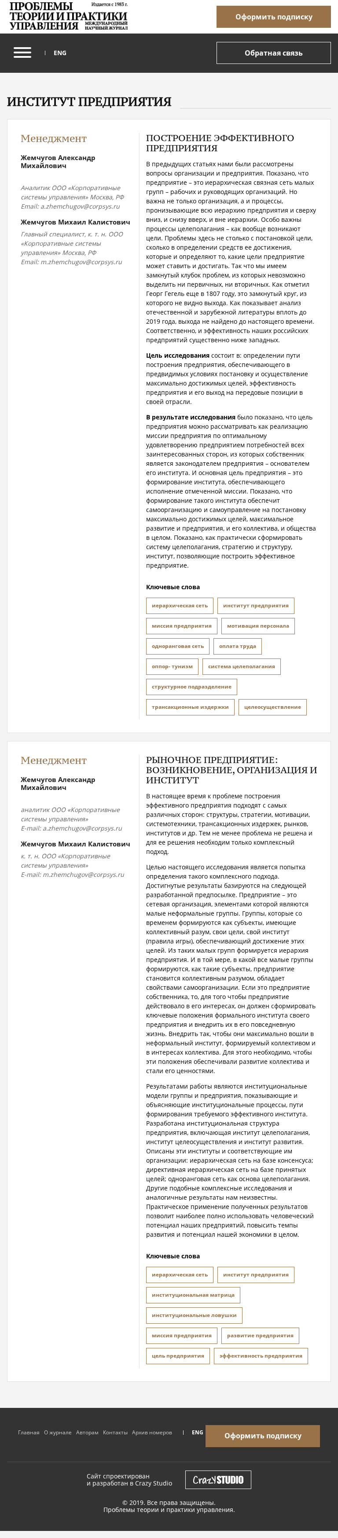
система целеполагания (241, 666)
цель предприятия (178, 1355)
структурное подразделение (191, 686)
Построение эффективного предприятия (220, 143)
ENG (60, 52)
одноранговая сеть (178, 646)
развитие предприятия (260, 1335)
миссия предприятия (182, 625)
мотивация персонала (258, 625)
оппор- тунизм (172, 666)
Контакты (115, 1432)
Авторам (87, 1432)
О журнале (58, 1432)
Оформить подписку (273, 17)
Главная (29, 1432)
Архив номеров (152, 1432)
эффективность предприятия (261, 1355)
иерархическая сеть (180, 605)
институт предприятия (256, 605)
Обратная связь (274, 53)
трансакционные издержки (190, 707)
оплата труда (237, 646)
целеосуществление (272, 707)
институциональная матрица (193, 1295)
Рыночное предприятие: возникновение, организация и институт (231, 770)
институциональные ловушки (194, 1315)
